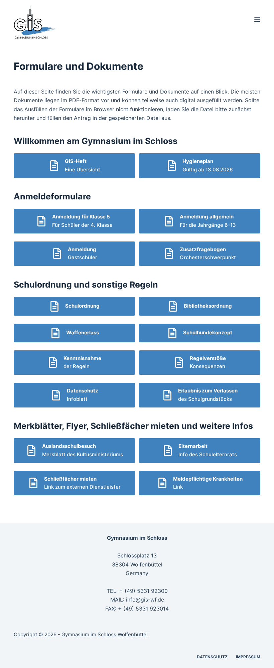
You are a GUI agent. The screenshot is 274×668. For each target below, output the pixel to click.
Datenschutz (212, 656)
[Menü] (257, 19)
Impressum (248, 656)
